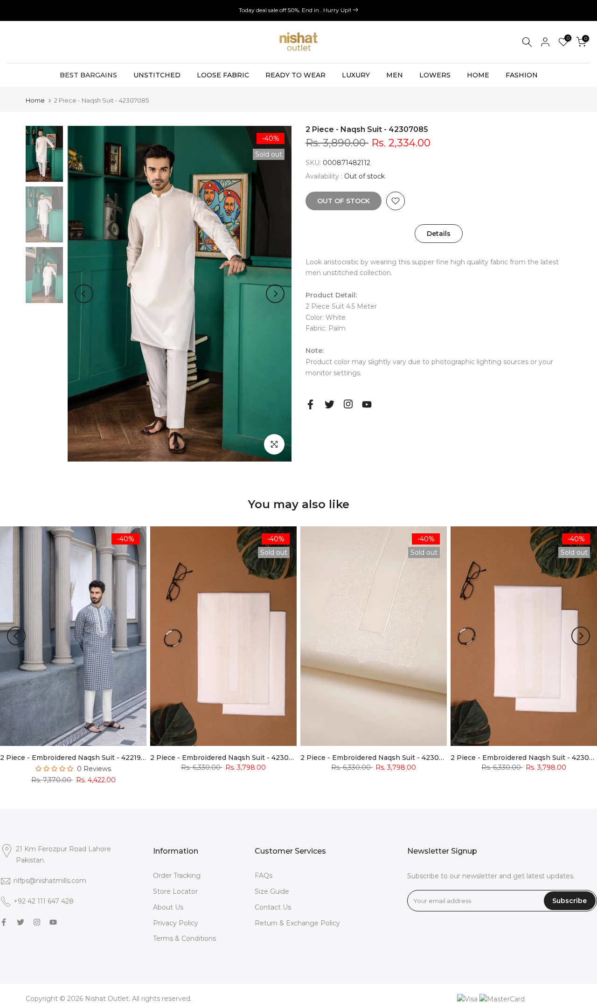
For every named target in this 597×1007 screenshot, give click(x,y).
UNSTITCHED (156, 75)
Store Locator (175, 891)
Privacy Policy (175, 923)
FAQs (263, 875)
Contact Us (273, 907)
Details (439, 233)
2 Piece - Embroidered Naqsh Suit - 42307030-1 (381, 757)
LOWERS (435, 75)
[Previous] (84, 293)
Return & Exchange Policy (297, 923)
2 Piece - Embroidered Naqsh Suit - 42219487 (76, 757)
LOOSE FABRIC (223, 75)
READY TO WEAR (295, 75)
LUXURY (356, 75)
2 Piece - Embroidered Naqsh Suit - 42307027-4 (231, 757)
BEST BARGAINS (88, 75)
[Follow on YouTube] (367, 404)
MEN (394, 75)
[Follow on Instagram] (348, 404)
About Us (168, 907)
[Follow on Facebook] (310, 404)
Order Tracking (177, 875)
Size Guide (272, 891)
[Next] (275, 293)
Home (35, 100)
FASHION (522, 75)
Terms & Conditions (184, 938)
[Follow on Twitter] (329, 404)
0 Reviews (94, 769)
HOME (478, 75)
